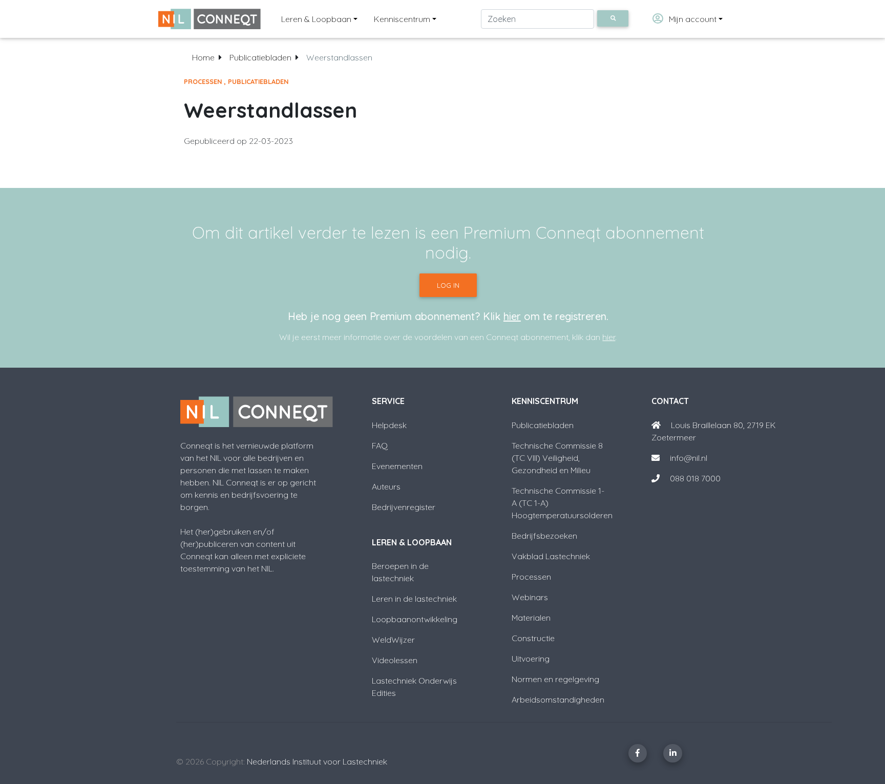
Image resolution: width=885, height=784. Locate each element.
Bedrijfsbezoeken (544, 536)
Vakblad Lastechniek (551, 556)
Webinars (530, 597)
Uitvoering (531, 658)
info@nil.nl (687, 458)
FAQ (380, 445)
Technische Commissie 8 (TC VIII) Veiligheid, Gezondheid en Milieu (557, 457)
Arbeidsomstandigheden (558, 699)
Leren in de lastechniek (414, 599)
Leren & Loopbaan (316, 19)
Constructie (533, 638)
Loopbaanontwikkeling (414, 619)
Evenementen (397, 466)
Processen (203, 81)
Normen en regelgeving (555, 679)
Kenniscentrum (402, 19)
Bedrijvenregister (403, 507)
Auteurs (386, 486)
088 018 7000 (695, 478)
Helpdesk (389, 425)
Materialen (531, 617)
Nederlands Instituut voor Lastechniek (317, 761)
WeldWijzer (393, 639)
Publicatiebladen (260, 57)
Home (203, 57)
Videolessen (394, 660)
